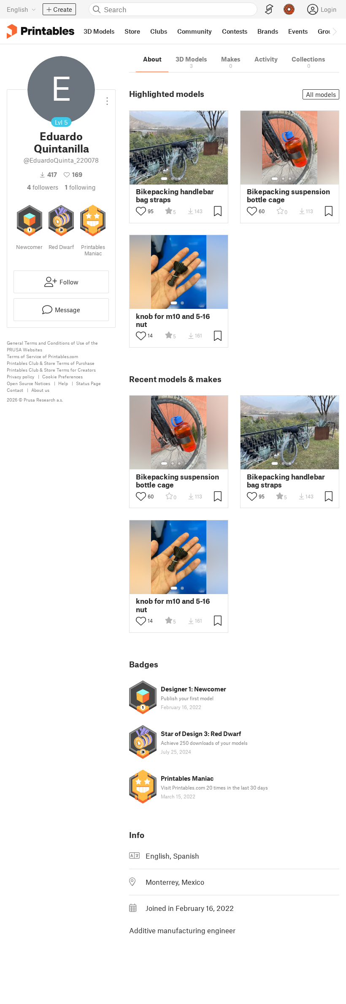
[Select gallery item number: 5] (192, 178)
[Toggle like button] (141, 211)
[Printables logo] (40, 31)
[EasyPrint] (269, 9)
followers (42, 187)
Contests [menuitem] (234, 31)
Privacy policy (20, 376)
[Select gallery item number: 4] (186, 178)
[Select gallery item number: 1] (164, 178)
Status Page (88, 383)
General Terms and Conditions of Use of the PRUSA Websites (52, 346)
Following (80, 187)
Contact (15, 390)
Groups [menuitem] (328, 31)
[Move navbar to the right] (334, 31)
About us (40, 390)
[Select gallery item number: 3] (179, 178)
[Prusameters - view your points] (289, 9)
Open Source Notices (28, 383)
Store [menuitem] (132, 31)
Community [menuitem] (194, 31)
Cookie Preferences (62, 376)
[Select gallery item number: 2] (172, 178)
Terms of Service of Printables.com (42, 356)
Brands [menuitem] (267, 31)
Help (63, 383)
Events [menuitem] (298, 31)
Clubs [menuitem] (158, 31)
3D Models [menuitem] (99, 31)
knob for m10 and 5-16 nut (173, 320)
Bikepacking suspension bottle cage (288, 195)
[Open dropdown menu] (107, 97)
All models (321, 94)
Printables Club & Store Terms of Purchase (51, 363)
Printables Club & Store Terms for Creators (51, 369)
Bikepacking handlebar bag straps (175, 195)
